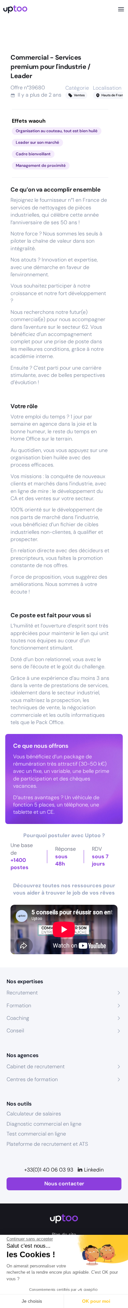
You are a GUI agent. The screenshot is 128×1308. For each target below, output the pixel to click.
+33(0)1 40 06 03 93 (48, 1169)
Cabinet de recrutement (36, 1066)
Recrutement (22, 992)
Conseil (15, 1030)
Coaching (18, 1018)
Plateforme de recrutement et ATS (47, 1144)
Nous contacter (64, 1183)
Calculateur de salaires (34, 1113)
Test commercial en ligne (36, 1133)
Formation (19, 1005)
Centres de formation (32, 1079)
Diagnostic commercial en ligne (44, 1123)
